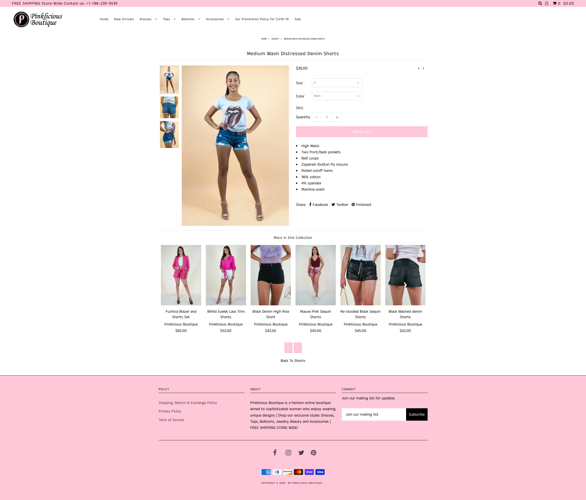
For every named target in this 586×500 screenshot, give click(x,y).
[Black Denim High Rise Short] (271, 275)
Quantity (303, 117)
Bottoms (189, 19)
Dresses (146, 19)
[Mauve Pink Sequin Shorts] (316, 275)
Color (300, 96)
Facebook (320, 204)
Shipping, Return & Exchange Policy (188, 403)
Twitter (341, 204)
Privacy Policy (170, 411)
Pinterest (363, 204)
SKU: (299, 108)
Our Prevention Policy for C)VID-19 (262, 19)
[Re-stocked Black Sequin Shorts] (360, 275)
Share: (301, 204)
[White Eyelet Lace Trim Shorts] (226, 275)
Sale (298, 19)
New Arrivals (124, 19)
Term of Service (171, 420)
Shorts (275, 38)
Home (104, 19)
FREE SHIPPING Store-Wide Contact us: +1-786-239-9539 (65, 3)
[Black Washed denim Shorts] (405, 275)
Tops (167, 19)
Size (299, 83)
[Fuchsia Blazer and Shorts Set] (181, 275)
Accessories (215, 19)
